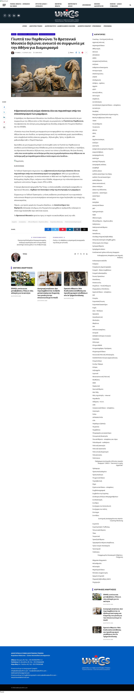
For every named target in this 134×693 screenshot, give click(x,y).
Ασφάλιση (96, 99)
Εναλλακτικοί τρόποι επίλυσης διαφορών (106, 252)
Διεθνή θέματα (97, 180)
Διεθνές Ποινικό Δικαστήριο (101, 177)
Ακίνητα (95, 52)
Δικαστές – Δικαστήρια (100, 193)
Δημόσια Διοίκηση (98, 139)
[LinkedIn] (4, 117)
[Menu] (4, 5)
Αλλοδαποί (96, 55)
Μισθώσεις (96, 380)
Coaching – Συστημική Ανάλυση (103, 39)
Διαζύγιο (95, 143)
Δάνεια (95, 130)
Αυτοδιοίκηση (97, 102)
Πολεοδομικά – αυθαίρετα (101, 442)
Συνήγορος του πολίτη (100, 509)
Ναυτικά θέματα (98, 389)
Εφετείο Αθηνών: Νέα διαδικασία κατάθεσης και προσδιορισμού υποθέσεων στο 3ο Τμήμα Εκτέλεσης (76, 292)
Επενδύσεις (96, 279)
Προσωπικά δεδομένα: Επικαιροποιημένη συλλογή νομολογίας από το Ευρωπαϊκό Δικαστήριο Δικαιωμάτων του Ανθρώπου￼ (31, 242)
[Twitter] (4, 112)
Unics (18, 52)
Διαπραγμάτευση (98, 155)
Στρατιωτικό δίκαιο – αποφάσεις (103, 487)
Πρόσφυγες (96, 468)
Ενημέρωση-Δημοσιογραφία (102, 267)
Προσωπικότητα (98, 475)
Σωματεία (96, 524)
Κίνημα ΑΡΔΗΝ (97, 345)
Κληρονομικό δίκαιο (99, 351)
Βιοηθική (95, 111)
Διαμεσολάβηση (98, 152)
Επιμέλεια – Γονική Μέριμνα (102, 286)
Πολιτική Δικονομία (99, 445)
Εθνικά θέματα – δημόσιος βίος (103, 221)
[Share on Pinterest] (82, 52)
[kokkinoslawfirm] (67, 15)
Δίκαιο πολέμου (98, 186)
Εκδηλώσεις (96, 224)
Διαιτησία (96, 146)
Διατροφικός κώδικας (99, 164)
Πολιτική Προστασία (99, 449)
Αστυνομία (96, 96)
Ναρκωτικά (96, 386)
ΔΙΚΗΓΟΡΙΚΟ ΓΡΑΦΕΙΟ (35, 26)
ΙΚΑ (94, 326)
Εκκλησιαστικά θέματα (100, 227)
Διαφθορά (96, 168)
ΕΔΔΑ (94, 215)
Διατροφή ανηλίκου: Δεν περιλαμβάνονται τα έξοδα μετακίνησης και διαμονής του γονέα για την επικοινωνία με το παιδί (48, 293)
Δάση (94, 133)
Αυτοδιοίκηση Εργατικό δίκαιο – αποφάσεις (107, 105)
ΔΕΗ (94, 136)
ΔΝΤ (94, 208)
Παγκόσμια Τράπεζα (99, 423)
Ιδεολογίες (96, 320)
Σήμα (94, 484)
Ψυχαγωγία (96, 582)
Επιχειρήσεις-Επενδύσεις (101, 289)
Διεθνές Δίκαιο (97, 171)
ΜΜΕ (94, 383)
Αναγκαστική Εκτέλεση (100, 61)
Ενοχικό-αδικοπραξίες (98, 5)
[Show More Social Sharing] (86, 52)
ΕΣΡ (94, 295)
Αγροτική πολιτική (98, 42)
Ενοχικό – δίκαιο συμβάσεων (116, 5)
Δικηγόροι (96, 202)
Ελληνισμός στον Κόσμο (100, 243)
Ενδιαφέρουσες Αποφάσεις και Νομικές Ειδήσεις (110, 256)
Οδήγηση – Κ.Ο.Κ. (98, 402)
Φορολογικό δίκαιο (99, 570)
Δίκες (94, 199)
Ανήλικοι (95, 64)
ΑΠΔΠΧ (95, 77)
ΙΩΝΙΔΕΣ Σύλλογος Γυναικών (102, 336)
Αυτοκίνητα (96, 108)
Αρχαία (14, 34)
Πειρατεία (96, 427)
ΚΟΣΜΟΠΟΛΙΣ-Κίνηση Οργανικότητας (105, 358)
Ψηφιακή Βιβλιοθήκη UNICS (102, 579)
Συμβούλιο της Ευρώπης (100, 493)
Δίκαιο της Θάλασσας (99, 190)
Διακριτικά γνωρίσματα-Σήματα (103, 149)
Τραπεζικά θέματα (98, 539)
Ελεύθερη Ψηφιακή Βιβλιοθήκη (103, 237)
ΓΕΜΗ (94, 121)
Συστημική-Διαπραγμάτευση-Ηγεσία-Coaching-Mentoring (110, 520)
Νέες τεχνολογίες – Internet (101, 395)
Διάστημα (96, 158)
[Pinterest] (4, 122)
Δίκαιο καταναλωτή (99, 183)
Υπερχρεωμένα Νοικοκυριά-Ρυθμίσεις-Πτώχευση (110, 556)
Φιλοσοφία (96, 566)
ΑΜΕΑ (94, 58)
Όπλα (94, 414)
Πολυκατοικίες (97, 455)
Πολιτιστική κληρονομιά (47, 34)
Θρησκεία (96, 314)
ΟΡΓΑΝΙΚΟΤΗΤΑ (98, 417)
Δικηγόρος (22, 222)
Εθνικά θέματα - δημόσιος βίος (27, 34)
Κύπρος (95, 367)
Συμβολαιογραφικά (99, 490)
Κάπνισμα (96, 342)
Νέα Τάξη (96, 392)
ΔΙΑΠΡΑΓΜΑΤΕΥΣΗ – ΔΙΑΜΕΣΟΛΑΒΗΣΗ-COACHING (60, 26)
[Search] (130, 5)
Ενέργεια (95, 264)
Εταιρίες (95, 298)
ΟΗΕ (94, 405)
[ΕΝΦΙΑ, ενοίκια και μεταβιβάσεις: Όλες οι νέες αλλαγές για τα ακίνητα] (23, 279)
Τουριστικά (96, 536)
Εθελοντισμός (97, 218)
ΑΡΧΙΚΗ (24, 26)
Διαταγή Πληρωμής (99, 161)
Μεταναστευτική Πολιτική (101, 376)
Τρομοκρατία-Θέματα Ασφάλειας (103, 542)
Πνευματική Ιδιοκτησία (100, 436)
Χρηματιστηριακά (98, 576)
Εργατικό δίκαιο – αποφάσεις (42, 5)
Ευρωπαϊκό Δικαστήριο (100, 304)
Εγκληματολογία (98, 211)
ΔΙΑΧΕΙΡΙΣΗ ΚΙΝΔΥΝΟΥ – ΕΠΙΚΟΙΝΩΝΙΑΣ (89, 26)
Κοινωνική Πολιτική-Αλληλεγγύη (103, 355)
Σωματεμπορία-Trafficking (101, 527)
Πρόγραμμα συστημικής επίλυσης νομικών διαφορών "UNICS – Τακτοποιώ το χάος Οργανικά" (109, 463)
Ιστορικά (95, 333)
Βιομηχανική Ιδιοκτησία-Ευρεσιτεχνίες (105, 114)
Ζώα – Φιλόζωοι (98, 311)
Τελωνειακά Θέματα (99, 530)
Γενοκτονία (96, 127)
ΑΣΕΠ (94, 89)
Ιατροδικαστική (98, 317)
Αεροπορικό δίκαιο (98, 45)
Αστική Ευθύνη (97, 92)
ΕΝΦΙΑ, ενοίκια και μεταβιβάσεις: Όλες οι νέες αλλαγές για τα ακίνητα (22, 291)
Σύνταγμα (96, 512)
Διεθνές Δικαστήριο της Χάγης (102, 174)
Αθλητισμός (96, 49)
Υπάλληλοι (96, 552)
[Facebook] (4, 107)
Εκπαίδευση (96, 233)
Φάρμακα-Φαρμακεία (99, 560)
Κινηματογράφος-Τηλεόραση (102, 348)
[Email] (4, 127)
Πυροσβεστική (97, 481)
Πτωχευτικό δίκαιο (99, 478)
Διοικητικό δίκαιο (98, 205)
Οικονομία (96, 411)
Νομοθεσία (96, 398)
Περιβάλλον (96, 430)
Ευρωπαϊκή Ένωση (99, 301)
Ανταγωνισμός (97, 70)
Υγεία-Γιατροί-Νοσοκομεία (101, 546)
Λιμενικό (95, 373)
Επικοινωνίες (97, 282)
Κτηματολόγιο (97, 361)
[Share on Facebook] (76, 52)
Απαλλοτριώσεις (98, 74)
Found (2, 692)
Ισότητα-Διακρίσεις (99, 329)
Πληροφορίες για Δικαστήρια (102, 433)
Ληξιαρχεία (96, 370)
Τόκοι (94, 533)
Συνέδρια (96, 503)
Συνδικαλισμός (97, 500)
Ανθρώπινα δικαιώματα (100, 67)
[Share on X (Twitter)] (79, 52)
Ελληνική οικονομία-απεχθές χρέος (104, 240)
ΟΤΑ (94, 420)
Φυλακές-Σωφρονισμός (100, 573)
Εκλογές (95, 230)
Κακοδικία (96, 339)
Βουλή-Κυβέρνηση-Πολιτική (102, 117)
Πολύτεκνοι (96, 458)
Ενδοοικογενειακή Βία (100, 261)
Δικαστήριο (96, 196)
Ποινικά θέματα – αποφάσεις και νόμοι (20, 5)
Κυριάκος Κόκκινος (56, 222)
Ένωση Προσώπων (99, 276)
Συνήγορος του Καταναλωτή (102, 506)
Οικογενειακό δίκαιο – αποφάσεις (103, 408)
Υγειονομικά (96, 549)
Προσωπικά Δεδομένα (100, 471)
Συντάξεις (96, 515)
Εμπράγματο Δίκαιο (72, 5)
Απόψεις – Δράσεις (99, 83)
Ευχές (94, 308)
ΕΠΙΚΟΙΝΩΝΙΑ (108, 26)
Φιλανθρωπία (97, 563)
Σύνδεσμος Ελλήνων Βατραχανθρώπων (105, 497)
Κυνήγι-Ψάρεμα (98, 364)
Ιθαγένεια (96, 323)
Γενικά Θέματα (97, 124)
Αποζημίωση (86, 5)
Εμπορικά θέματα (58, 5)
